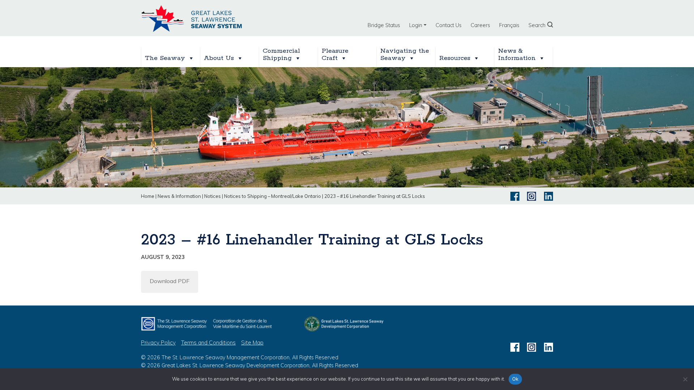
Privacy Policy (158, 342)
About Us (219, 58)
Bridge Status (384, 25)
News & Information (517, 54)
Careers (480, 25)
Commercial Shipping (281, 54)
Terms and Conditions (208, 342)
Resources (454, 58)
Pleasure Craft (336, 54)
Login (415, 25)
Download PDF (169, 281)
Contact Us (449, 25)
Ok (515, 379)
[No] (685, 379)
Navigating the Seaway (404, 54)
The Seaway (165, 58)
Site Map (252, 342)
